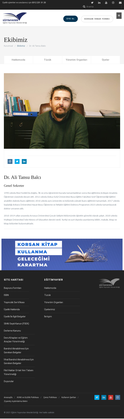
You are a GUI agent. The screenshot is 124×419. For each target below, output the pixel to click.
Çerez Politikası (50, 397)
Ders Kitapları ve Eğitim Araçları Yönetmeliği (16, 339)
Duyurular (9, 381)
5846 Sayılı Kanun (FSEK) (16, 323)
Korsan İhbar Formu (97, 19)
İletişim (48, 316)
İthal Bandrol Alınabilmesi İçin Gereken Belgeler (19, 361)
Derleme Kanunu (12, 330)
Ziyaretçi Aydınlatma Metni (15, 401)
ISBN (6, 295)
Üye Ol (71, 19)
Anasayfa (8, 397)
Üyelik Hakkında (12, 309)
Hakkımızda (18, 59)
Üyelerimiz (49, 309)
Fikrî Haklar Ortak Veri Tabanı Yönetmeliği (18, 372)
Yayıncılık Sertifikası (14, 302)
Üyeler (105, 59)
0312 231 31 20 (39, 2)
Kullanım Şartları (69, 397)
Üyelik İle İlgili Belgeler (15, 316)
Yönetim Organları (76, 59)
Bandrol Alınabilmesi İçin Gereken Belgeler (16, 350)
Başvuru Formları (12, 288)
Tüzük (47, 59)
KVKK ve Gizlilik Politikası (28, 397)
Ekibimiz (21, 46)
